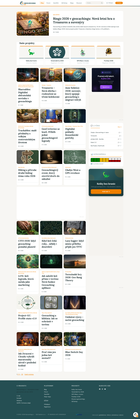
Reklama (19, 400)
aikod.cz (121, 415)
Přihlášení (47, 404)
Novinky (26, 86)
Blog (42, 3)
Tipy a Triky (80, 126)
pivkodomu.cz (115, 415)
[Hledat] (102, 3)
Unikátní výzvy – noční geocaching (74, 318)
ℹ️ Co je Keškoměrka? (97, 164)
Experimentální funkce (28, 85)
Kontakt (19, 398)
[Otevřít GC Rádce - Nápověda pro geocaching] (135, 414)
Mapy (72, 3)
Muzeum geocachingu (78, 399)
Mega (70, 271)
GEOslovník (21, 86)
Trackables (26, 126)
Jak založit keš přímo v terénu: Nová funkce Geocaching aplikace (50, 281)
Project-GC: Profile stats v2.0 (27, 317)
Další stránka (29, 374)
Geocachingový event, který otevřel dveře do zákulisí (51, 174)
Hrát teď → (106, 191)
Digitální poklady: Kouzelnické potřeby (71, 133)
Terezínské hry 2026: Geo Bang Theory (73, 277)
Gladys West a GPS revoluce (72, 171)
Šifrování (30, 349)
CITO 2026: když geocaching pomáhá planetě (27, 243)
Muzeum (79, 3)
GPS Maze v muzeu (77, 394)
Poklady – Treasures (46, 85)
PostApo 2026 (76, 397)
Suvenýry (73, 85)
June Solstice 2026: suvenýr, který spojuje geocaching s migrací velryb (73, 93)
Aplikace (20, 85)
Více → (119, 127)
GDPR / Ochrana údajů (24, 403)
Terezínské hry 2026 (78, 392)
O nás (18, 396)
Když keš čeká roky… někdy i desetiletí (49, 243)
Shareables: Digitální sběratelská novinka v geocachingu (25, 95)
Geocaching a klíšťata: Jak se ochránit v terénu (50, 320)
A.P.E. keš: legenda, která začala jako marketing (26, 280)
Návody (35, 312)
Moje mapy (47, 397)
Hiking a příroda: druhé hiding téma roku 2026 (27, 173)
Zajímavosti (31, 86)
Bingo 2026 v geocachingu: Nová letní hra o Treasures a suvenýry (84, 20)
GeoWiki (56, 3)
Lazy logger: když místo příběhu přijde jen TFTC (74, 243)
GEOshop (64, 3)
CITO (43, 126)
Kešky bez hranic (77, 389)
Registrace (47, 407)
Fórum (48, 3)
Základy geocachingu (73, 314)
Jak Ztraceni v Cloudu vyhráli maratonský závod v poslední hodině (27, 359)
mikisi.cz (109, 415)
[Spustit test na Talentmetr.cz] (106, 91)
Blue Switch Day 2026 (74, 354)
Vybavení (49, 312)
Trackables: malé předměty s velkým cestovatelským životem (27, 136)
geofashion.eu (102, 415)
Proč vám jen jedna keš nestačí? (49, 355)
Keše (66, 126)
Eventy (46, 126)
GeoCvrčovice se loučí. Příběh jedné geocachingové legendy (51, 134)
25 (22, 374)
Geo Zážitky (56, 14)
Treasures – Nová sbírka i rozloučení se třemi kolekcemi (50, 92)
